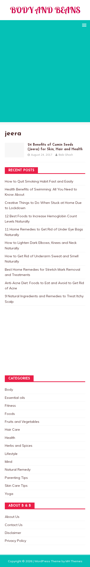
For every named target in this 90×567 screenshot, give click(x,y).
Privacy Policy (15, 540)
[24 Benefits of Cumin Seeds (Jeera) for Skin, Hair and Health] (14, 154)
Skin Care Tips (16, 485)
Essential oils (15, 397)
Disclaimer (13, 533)
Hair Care (12, 429)
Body (9, 389)
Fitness (10, 405)
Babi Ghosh (66, 154)
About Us (12, 517)
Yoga (9, 494)
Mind (8, 461)
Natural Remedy (17, 469)
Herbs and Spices (18, 445)
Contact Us (14, 525)
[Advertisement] (45, 77)
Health (10, 437)
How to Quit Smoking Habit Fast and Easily (39, 181)
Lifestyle (11, 454)
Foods (10, 414)
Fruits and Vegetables (22, 421)
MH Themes (74, 561)
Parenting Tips (16, 477)
